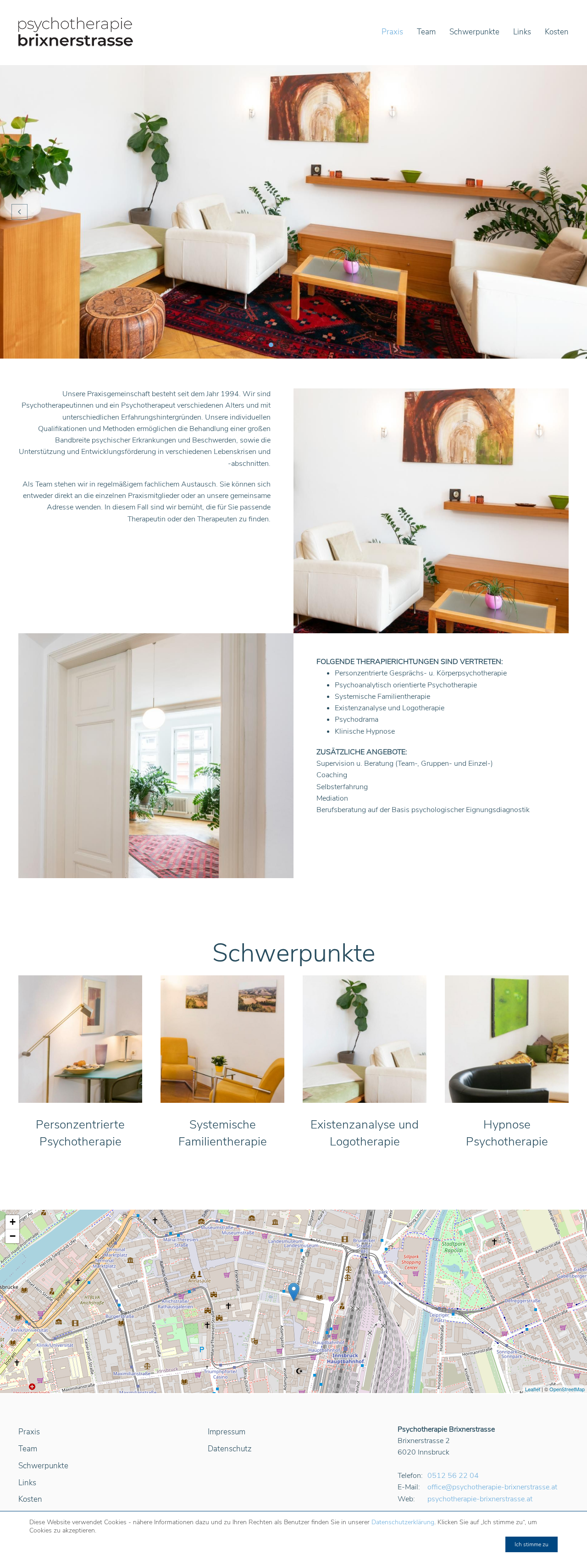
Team (426, 32)
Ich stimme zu (531, 1544)
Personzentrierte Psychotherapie (80, 1133)
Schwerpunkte (474, 32)
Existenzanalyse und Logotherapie (364, 1133)
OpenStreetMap (567, 1389)
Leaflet (532, 1389)
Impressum (226, 1432)
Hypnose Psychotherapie (507, 1133)
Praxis (392, 32)
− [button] (13, 1236)
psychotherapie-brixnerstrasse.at (479, 1499)
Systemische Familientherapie (222, 1133)
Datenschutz (229, 1449)
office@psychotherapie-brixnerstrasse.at (492, 1487)
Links (522, 32)
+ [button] (13, 1222)
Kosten (557, 32)
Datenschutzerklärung (402, 1522)
